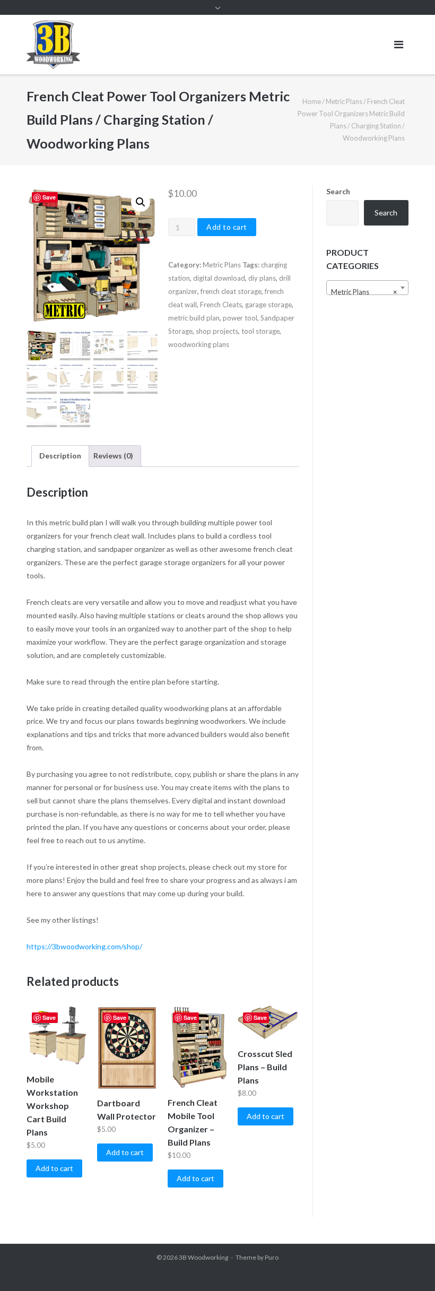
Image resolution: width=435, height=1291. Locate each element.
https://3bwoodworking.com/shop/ (84, 946)
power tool (240, 318)
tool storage (260, 331)
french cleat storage (231, 291)
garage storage (268, 304)
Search (338, 191)
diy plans (262, 278)
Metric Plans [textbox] (364, 292)
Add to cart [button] (54, 1168)
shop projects (217, 331)
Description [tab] (60, 455)
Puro (272, 1257)
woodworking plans (198, 344)
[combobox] (367, 287)
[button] (140, 202)
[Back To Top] (409, 1265)
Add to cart (226, 226)
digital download (219, 278)
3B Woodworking (203, 1257)
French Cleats (221, 304)
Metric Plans (344, 101)
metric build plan (194, 318)
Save (49, 197)
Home (311, 101)
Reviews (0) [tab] (113, 455)
